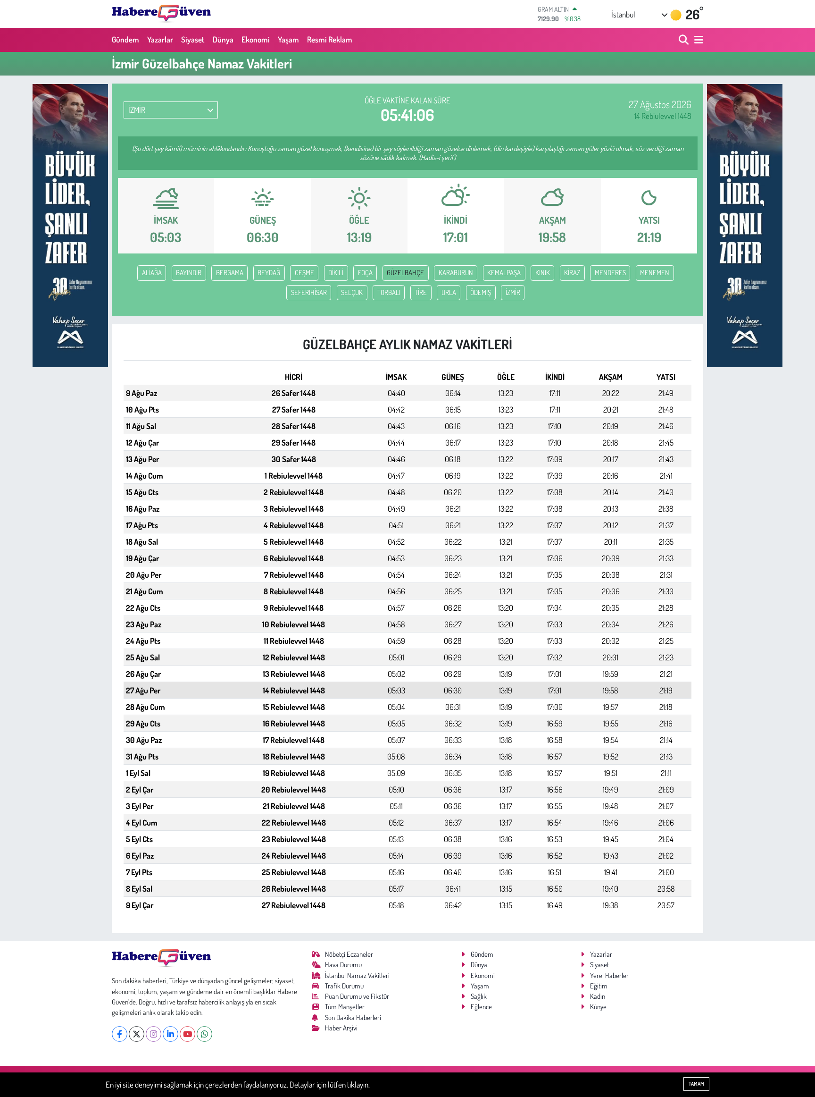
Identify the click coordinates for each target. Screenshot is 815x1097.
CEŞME (304, 272)
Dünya (223, 39)
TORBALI (388, 292)
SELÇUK (352, 292)
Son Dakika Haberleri (353, 1017)
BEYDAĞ (269, 272)
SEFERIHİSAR (309, 292)
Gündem (125, 39)
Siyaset (193, 39)
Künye (598, 1006)
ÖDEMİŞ (480, 292)
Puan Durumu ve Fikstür (357, 996)
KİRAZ (572, 272)
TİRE (421, 292)
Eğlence (481, 1006)
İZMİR (513, 292)
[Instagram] (153, 1034)
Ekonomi (255, 39)
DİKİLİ (335, 272)
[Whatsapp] (204, 1034)
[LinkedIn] (170, 1034)
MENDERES (610, 272)
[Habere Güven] (161, 13)
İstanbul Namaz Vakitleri (357, 975)
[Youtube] (187, 1034)
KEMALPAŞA (504, 272)
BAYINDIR (188, 272)
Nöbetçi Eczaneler (349, 954)
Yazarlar (160, 39)
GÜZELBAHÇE (405, 272)
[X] (136, 1034)
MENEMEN (654, 272)
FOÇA (365, 272)
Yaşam (288, 39)
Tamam (696, 1083)
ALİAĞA (152, 272)
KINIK (542, 272)
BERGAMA (229, 272)
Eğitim (598, 985)
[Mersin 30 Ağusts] (70, 224)
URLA (448, 292)
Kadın (597, 996)
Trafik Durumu (344, 985)
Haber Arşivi (341, 1027)
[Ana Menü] (697, 40)
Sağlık (479, 996)
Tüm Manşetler (345, 1006)
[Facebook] (119, 1034)
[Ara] (684, 40)
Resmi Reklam (329, 39)
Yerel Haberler (609, 975)
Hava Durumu (343, 964)
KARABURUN (456, 272)
